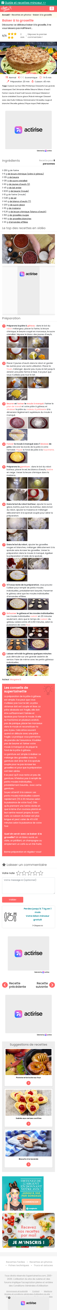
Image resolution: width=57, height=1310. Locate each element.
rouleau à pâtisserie (36, 409)
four (28, 624)
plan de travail (14, 406)
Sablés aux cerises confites (28, 1118)
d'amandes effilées (18, 222)
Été (23, 86)
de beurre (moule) (20, 191)
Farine (4, 93)
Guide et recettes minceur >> (25, 3)
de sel (13, 198)
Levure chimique (33, 93)
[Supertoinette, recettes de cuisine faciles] (6, 8)
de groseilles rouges (19, 215)
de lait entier (15, 187)
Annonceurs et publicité (17, 1291)
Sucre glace (22, 96)
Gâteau (19, 100)
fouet (9, 369)
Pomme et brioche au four (28, 1077)
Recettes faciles (15, 1262)
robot (9, 328)
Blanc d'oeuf (43, 89)
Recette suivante (42, 985)
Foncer (10, 444)
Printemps (30, 86)
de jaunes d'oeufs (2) (19, 184)
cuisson (44, 619)
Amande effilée (23, 89)
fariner (20, 403)
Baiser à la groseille (42, 14)
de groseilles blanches (20, 218)
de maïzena (15, 208)
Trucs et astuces (43, 1265)
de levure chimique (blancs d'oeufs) (28, 211)
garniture (25, 466)
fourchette (48, 449)
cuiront (33, 616)
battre (50, 469)
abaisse (44, 444)
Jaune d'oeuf (14, 93)
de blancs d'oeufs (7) (20, 201)
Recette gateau (17, 103)
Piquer (19, 449)
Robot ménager (36, 96)
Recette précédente (17, 985)
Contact (35, 1291)
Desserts (40, 86)
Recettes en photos (22, 14)
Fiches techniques (18, 1265)
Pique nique (30, 103)
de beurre (14, 177)
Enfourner (11, 613)
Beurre (34, 89)
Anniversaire (29, 100)
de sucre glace (17, 204)
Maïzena (45, 93)
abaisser (11, 409)
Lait (22, 93)
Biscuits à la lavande (28, 1159)
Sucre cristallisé (9, 96)
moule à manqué (35, 403)
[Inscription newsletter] (28, 1230)
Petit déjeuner (43, 103)
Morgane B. (15, 679)
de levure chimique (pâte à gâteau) (26, 173)
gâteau (31, 325)
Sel (14, 89)
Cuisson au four (14, 86)
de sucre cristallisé (18, 180)
